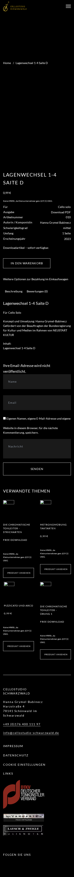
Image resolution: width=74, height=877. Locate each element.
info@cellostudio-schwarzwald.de (31, 733)
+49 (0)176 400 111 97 (21, 724)
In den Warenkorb (27, 263)
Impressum (13, 746)
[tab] (13, 291)
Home (7, 63)
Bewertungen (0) (37, 291)
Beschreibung (13, 291)
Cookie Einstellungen (24, 764)
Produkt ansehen (19, 573)
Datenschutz (16, 755)
